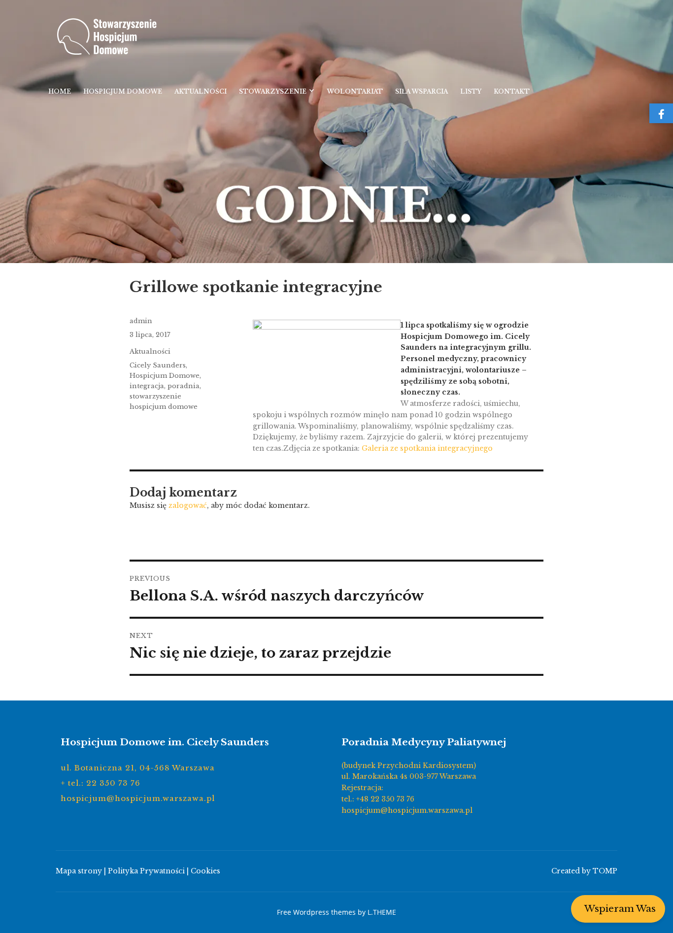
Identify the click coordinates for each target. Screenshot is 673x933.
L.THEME (382, 912)
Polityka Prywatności (146, 870)
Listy (470, 91)
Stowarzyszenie (272, 91)
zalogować (187, 505)
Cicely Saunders (158, 365)
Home (59, 91)
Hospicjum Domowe (122, 91)
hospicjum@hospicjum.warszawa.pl (138, 798)
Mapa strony (79, 870)
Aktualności (200, 91)
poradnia (184, 386)
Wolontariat (355, 91)
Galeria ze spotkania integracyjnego (427, 448)
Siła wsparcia (421, 91)
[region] (336, 131)
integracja (147, 386)
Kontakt (512, 91)
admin (141, 321)
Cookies (205, 870)
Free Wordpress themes (316, 912)
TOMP (605, 870)
